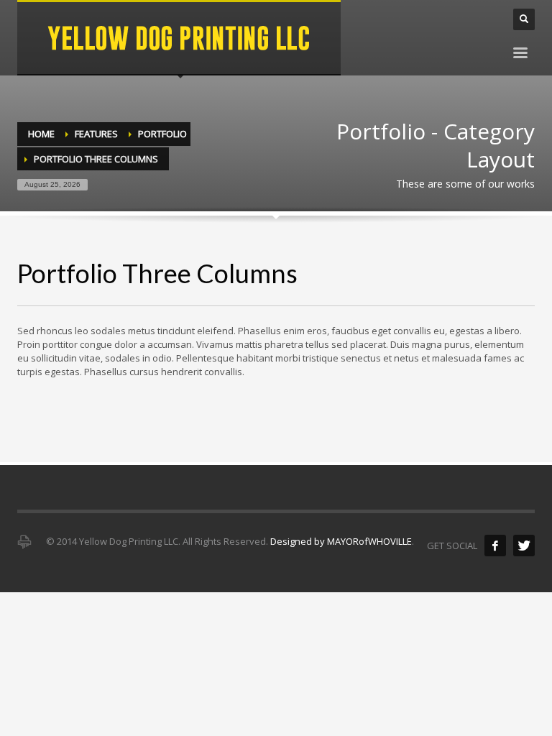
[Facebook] (495, 545)
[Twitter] (524, 545)
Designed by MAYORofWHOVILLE (341, 541)
